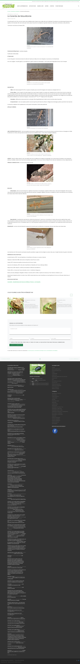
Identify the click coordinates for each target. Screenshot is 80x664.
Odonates (54, 416)
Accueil (8, 11)
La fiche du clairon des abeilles (16, 599)
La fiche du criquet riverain (16, 555)
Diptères (53, 399)
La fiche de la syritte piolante (17, 587)
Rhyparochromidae (17, 534)
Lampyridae (9, 529)
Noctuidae (9, 383)
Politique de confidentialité (56, 385)
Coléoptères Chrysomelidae (14, 453)
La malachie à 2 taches (38, 378)
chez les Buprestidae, (22, 465)
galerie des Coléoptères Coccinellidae (16, 430)
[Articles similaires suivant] (71, 295)
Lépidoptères (54, 405)
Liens (53, 379)
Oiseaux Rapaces (55, 422)
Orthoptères (54, 423)
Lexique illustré (54, 378)
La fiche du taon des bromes (17, 584)
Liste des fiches (54, 382)
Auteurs (53, 372)
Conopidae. (20, 518)
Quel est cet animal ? (9, 660)
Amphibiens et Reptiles (15, 11)
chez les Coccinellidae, (17, 466)
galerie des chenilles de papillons (15, 411)
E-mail (32, 338)
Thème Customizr (18, 662)
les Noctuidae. (19, 504)
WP (6, 662)
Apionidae (16, 369)
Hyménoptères (55, 404)
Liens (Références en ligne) (56, 381)
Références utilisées (55, 388)
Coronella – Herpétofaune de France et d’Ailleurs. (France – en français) (24, 282)
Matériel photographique (56, 384)
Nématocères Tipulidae (11, 438)
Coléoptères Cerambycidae (19, 425)
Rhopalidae (20, 533)
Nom (11, 338)
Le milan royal (36, 381)
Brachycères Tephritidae (15, 441)
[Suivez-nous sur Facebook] (78, 660)
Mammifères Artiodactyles (57, 407)
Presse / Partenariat (55, 387)
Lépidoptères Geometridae (13, 521)
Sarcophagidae (22, 517)
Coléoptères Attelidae (19, 415)
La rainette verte (61, 300)
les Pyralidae (23, 503)
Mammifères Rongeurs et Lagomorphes (60, 411)
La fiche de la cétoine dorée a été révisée (19, 566)
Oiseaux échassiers (56, 417)
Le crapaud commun (29, 300)
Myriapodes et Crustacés (57, 414)
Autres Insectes (55, 396)
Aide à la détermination (56, 369)
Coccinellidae (11, 528)
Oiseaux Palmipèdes (56, 419)
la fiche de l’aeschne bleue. (19, 611)
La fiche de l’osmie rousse (16, 617)
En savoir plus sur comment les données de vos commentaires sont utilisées (42, 350)
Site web (53, 338)
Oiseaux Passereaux (56, 420)
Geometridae (9, 380)
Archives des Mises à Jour (56, 370)
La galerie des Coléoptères (16, 475)
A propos (53, 367)
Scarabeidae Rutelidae (17, 368)
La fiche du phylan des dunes (17, 395)
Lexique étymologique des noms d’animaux (59, 376)
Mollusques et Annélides (57, 413)
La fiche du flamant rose (16, 596)
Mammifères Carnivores (57, 408)
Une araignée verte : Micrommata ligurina (41, 383)
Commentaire (13, 328)
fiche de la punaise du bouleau (17, 606)
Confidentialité (54, 373)
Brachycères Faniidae (18, 442)
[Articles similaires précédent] (69, 295)
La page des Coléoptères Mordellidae (18, 489)
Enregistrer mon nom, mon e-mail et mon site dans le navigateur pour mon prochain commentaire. (38, 342)
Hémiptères (54, 402)
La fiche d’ (17, 650)
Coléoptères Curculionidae (21, 455)
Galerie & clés (54, 375)
